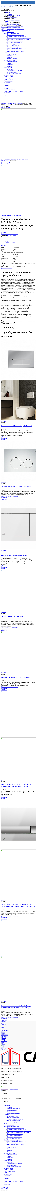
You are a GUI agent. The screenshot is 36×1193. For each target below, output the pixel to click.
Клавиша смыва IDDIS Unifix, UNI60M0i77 (16, 677)
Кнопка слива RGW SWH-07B (12, 616)
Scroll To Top (4, 1187)
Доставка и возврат (9, 242)
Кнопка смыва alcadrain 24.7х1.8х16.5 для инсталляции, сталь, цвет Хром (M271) (16, 1006)
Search (19, 1098)
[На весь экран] (4, 1190)
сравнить (3, 232)
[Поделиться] (3, 1190)
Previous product (5, 107)
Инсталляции (9, 103)
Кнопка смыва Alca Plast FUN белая (11, 215)
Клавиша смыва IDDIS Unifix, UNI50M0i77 (16, 487)
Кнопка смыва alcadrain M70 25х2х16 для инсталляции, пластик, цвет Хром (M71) (16, 785)
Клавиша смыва (17, 103)
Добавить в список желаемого (9, 234)
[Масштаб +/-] (6, 1190)
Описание (7, 241)
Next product (4, 164)
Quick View (4, 439)
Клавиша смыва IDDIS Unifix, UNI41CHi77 (16, 426)
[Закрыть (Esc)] (1, 1190)
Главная (3, 103)
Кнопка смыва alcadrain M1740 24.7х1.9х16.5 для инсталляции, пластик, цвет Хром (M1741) (18, 905)
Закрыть (3, 1097)
